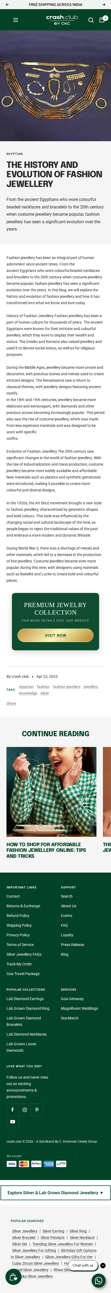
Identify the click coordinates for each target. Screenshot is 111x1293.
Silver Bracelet (24, 1237)
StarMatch (70, 1018)
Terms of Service (20, 945)
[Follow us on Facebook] (12, 1110)
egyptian (14, 154)
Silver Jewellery (24, 1231)
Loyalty (67, 935)
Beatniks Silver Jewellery (32, 1276)
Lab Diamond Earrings (25, 999)
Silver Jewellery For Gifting (34, 1250)
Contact (13, 896)
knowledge (28, 693)
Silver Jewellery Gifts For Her (69, 1257)
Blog (64, 954)
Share (11, 703)
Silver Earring (53, 1231)
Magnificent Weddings (79, 1008)
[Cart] (102, 19)
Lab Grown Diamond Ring (27, 1008)
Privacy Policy (18, 935)
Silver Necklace (82, 1237)
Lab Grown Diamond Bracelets (23, 1021)
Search (66, 896)
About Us (68, 906)
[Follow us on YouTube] (12, 1122)
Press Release (72, 945)
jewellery (91, 687)
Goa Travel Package (23, 974)
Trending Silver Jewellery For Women (62, 1244)
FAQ (64, 925)
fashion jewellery (67, 687)
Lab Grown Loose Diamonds (21, 1047)
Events (66, 915)
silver (44, 693)
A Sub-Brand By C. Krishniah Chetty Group (66, 1141)
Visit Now (55, 635)
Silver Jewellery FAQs (23, 954)
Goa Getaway (72, 999)
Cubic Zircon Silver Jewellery (35, 1263)
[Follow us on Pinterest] (37, 1110)
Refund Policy (17, 915)
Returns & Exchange (23, 906)
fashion (43, 687)
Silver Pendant (53, 1237)
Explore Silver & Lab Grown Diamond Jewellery (56, 1192)
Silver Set (19, 1244)
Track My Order (19, 964)
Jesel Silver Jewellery (31, 1270)
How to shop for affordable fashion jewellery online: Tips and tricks (46, 850)
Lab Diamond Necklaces (26, 1034)
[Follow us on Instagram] (25, 1110)
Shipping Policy (19, 925)
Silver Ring (78, 1231)
